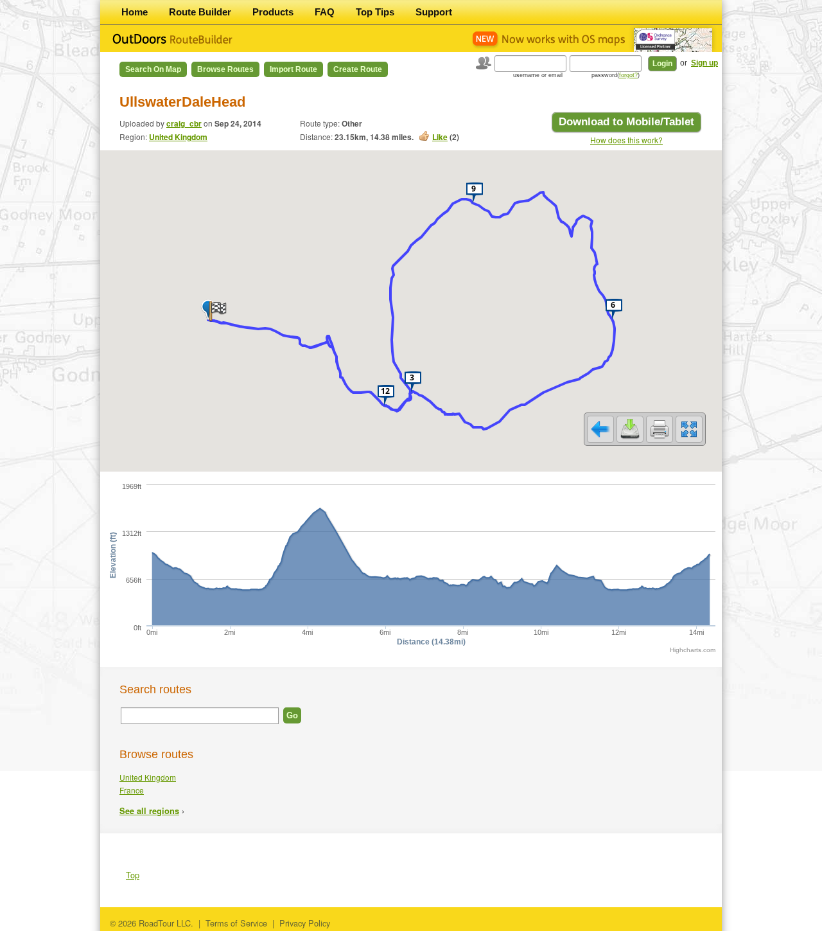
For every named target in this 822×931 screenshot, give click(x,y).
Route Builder (200, 11)
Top (132, 875)
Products (272, 11)
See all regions (149, 811)
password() (615, 75)
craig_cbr (184, 123)
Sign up (704, 62)
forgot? (628, 75)
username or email (538, 75)
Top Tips (375, 11)
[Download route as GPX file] (629, 429)
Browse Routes (225, 69)
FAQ (325, 11)
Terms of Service (236, 923)
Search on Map (153, 69)
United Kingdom (178, 137)
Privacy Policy (304, 923)
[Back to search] (600, 429)
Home (134, 11)
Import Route (293, 69)
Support (433, 11)
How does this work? (626, 139)
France (131, 790)
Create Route (357, 69)
